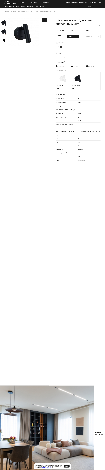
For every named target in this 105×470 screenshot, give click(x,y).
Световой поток (60, 113)
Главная (7, 11)
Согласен (66, 466)
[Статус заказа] (90, 2)
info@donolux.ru (45, 2)
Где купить (67, 2)
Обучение (42, 6)
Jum (72, 30)
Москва (22, 2)
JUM (32, 11)
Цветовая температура (62, 102)
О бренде (6, 6)
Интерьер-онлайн (74, 2)
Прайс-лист (81, 2)
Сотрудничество (29, 6)
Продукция (11, 6)
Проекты (17, 6)
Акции (86, 2)
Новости (22, 6)
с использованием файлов (46, 467)
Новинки (36, 6)
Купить (70, 36)
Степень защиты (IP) (61, 153)
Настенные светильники (23, 11)
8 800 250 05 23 (34, 2)
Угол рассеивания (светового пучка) (65, 109)
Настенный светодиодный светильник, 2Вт (45, 11)
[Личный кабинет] (92, 2)
